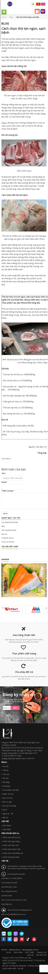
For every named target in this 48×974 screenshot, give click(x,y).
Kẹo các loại (7, 798)
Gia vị (5, 810)
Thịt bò (5, 770)
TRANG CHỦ (42, 952)
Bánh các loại (8, 794)
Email (4, 482)
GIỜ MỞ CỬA (41, 955)
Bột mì (5, 817)
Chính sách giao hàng (11, 841)
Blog (11, 17)
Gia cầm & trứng (9, 806)
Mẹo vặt (4, 534)
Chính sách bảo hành (11, 857)
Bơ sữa (5, 778)
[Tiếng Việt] (38, 4)
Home (4, 17)
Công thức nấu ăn (7, 538)
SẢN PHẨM (18, 952)
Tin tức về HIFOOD (7, 542)
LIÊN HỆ (30, 955)
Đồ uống (6, 782)
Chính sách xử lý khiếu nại (13, 853)
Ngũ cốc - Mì (8, 813)
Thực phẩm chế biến (11, 790)
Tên (3, 473)
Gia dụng (6, 786)
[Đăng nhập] (33, 4)
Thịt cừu (6, 774)
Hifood (35, 950)
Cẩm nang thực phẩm (8, 530)
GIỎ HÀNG (7, 825)
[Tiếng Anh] (43, 4)
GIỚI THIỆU (29, 952)
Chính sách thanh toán (12, 849)
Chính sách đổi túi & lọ (11, 837)
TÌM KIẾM (7, 829)
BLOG (8, 952)
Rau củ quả (7, 802)
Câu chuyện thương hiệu (9, 522)
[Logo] (7, 733)
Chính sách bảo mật (11, 845)
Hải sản (6, 766)
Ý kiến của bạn (7, 491)
